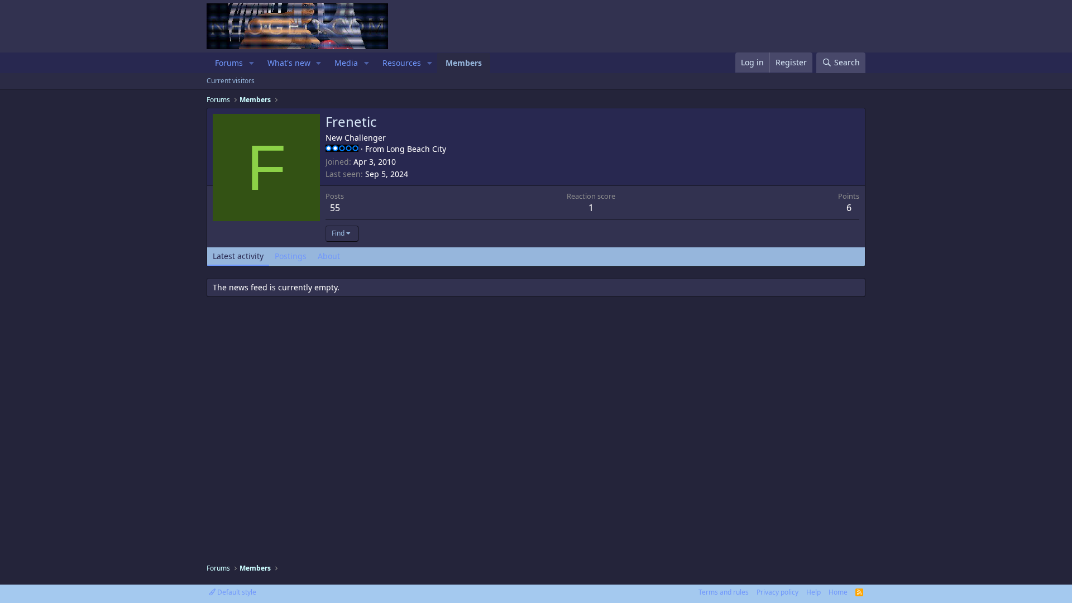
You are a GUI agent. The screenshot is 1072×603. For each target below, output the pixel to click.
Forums (229, 63)
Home (838, 592)
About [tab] (329, 256)
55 (335, 208)
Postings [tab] (291, 256)
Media (346, 63)
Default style (236, 592)
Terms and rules (723, 592)
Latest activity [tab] (238, 256)
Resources (401, 63)
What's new (288, 63)
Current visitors (231, 80)
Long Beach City (416, 148)
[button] (251, 63)
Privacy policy (777, 592)
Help (813, 592)
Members (464, 63)
